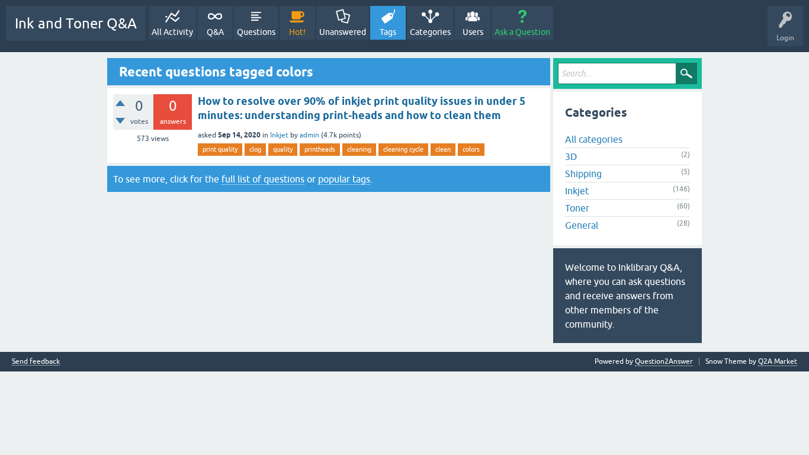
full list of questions (262, 179)
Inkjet (279, 135)
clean (443, 149)
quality (283, 149)
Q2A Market (777, 361)
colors (471, 149)
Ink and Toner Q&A (76, 23)
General (581, 225)
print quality (220, 149)
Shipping (583, 173)
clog (255, 149)
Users (473, 32)
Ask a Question (522, 32)
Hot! (297, 32)
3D (571, 156)
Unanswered (342, 32)
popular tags (344, 179)
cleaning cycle (403, 149)
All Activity (172, 32)
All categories (593, 139)
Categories (430, 32)
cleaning (359, 149)
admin (309, 135)
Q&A (215, 32)
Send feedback (36, 362)
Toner (577, 208)
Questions (256, 32)
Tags (388, 32)
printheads (319, 149)
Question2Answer (664, 361)
